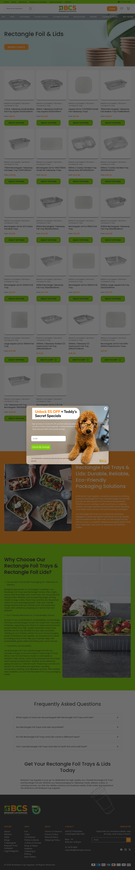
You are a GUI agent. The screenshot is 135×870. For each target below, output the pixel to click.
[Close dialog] (105, 408)
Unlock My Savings (40, 447)
